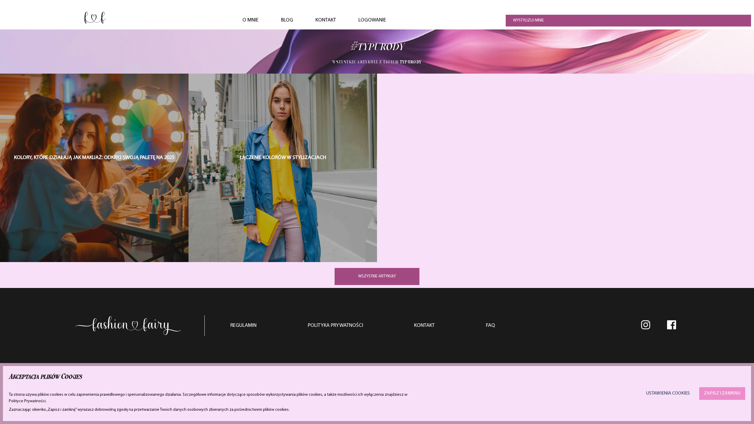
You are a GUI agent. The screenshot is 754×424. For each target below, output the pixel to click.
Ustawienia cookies (668, 393)
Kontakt (325, 20)
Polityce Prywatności (27, 401)
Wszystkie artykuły (377, 276)
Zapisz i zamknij (722, 393)
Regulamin (243, 325)
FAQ (490, 325)
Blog (287, 20)
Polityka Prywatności (335, 325)
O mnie (250, 20)
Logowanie (372, 20)
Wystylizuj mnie (528, 20)
